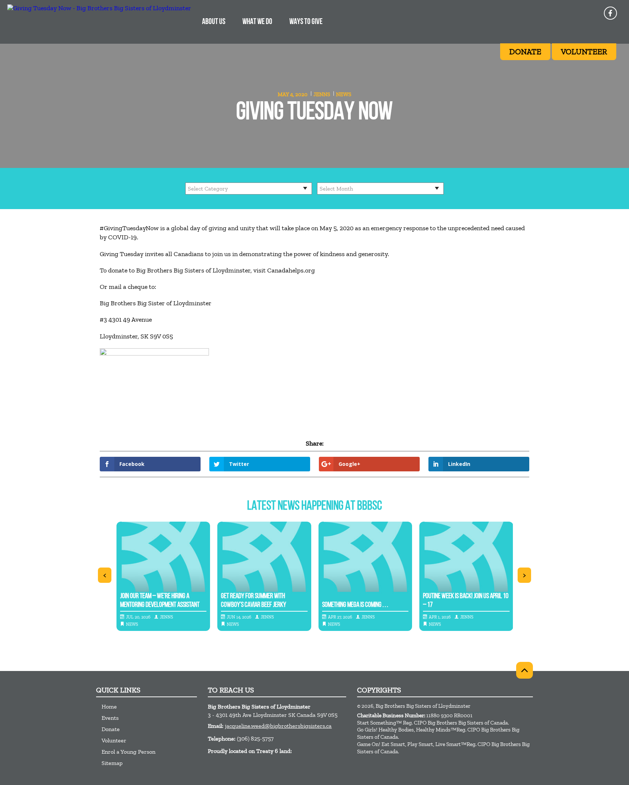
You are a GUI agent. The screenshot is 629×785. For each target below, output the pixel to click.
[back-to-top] (524, 670)
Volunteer (114, 740)
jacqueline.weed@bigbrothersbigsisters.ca (278, 725)
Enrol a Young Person (128, 751)
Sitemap (112, 763)
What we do (257, 22)
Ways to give (306, 22)
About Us (213, 22)
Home (109, 706)
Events (110, 717)
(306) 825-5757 (255, 738)
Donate (111, 729)
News (343, 94)
